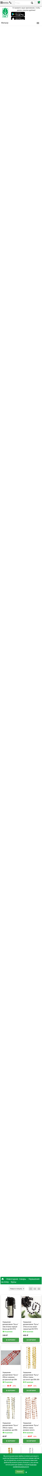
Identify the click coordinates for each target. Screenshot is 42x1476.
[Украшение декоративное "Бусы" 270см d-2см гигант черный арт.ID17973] (31, 1317)
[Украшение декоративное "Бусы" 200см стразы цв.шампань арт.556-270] (11, 1418)
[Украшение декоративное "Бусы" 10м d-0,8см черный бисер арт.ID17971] (11, 1317)
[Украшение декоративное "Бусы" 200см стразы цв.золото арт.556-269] (31, 1368)
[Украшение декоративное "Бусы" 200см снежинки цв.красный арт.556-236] (11, 1368)
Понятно (20, 1472)
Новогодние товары (16, 1279)
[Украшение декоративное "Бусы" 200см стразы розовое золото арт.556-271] (31, 1418)
